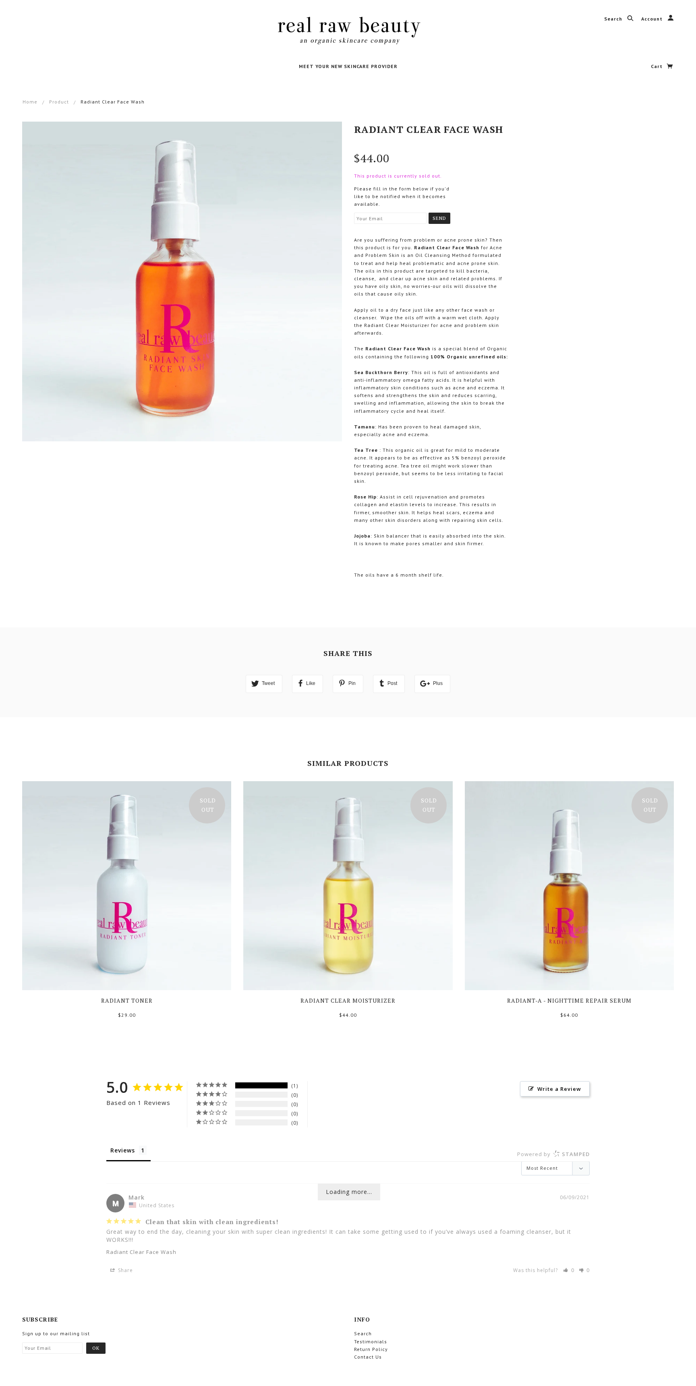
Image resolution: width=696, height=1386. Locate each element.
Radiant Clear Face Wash (141, 1252)
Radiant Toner (127, 1000)
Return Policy (371, 1349)
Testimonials (370, 1341)
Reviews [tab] (122, 1150)
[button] (568, 1270)
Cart (657, 66)
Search (614, 19)
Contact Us (368, 1357)
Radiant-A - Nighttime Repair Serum (569, 1000)
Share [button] (124, 1270)
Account (652, 19)
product (59, 102)
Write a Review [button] (559, 1088)
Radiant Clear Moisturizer (348, 1000)
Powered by (553, 1154)
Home (30, 102)
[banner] (348, 30)
